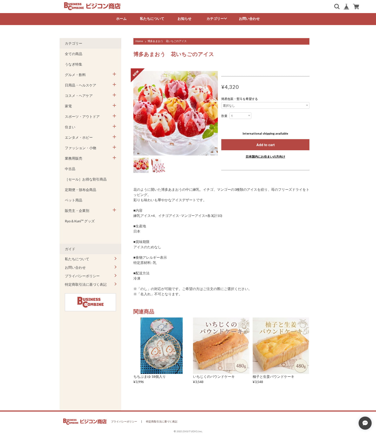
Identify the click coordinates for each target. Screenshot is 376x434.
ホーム (121, 18)
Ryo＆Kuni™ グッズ (80, 221)
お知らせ (184, 18)
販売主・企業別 (77, 210)
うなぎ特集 (73, 64)
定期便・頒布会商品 (80, 189)
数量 (224, 115)
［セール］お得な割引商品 (86, 179)
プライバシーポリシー (82, 276)
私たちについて (152, 18)
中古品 (70, 169)
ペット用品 (73, 200)
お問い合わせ (249, 18)
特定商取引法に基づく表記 (86, 284)
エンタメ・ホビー (79, 137)
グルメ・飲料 (75, 75)
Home (139, 41)
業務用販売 (73, 158)
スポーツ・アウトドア (82, 116)
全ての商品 (73, 54)
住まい (70, 127)
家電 (68, 106)
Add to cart (265, 144)
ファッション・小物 (80, 148)
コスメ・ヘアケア (79, 95)
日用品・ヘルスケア (80, 85)
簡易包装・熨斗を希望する (239, 98)
